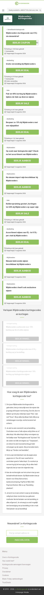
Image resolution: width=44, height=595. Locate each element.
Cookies (5, 575)
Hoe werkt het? (8, 561)
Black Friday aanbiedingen (12, 579)
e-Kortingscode (21, 589)
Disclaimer (6, 572)
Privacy (5, 568)
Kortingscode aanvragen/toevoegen (16, 564)
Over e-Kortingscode (10, 557)
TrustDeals (6, 582)
